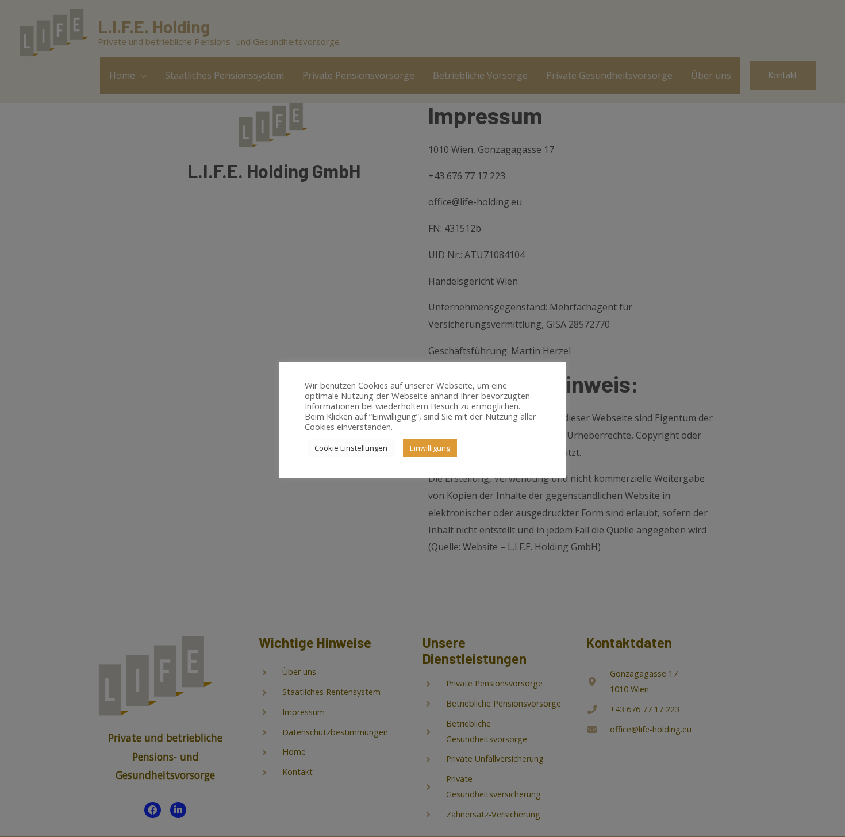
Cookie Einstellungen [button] (350, 448)
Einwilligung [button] (430, 448)
